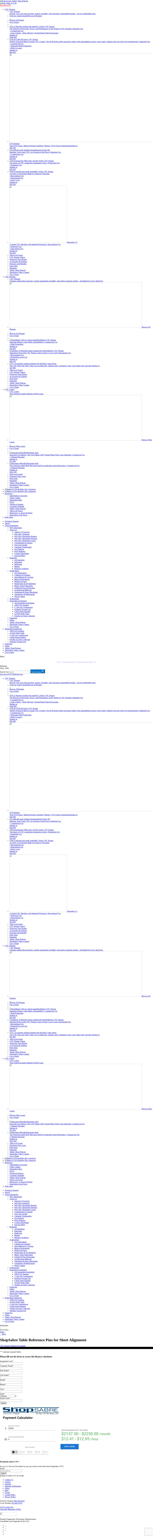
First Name (4, 1371)
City (2, 1389)
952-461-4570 (5, 5)
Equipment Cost (6, 1361)
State (2, 1394)
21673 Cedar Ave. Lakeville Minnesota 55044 (10, 1508)
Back (3, 1334)
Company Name (6, 1366)
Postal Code (5, 1398)
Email (2, 1380)
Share (2, 1332)
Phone (3, 1385)
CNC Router (5, 1346)
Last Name (4, 1375)
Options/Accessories (18, 1346)
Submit (3, 1403)
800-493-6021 (19, 1501)
